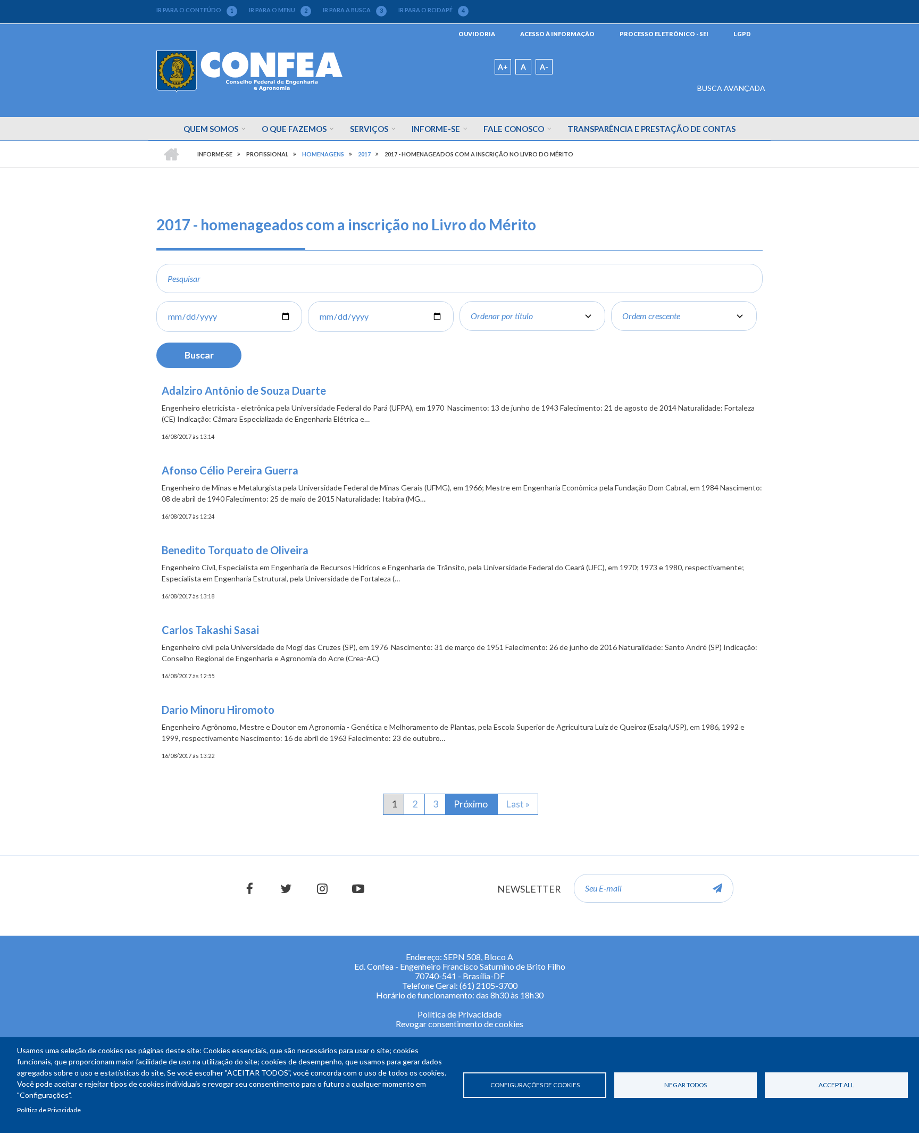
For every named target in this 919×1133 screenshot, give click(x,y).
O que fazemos (294, 129)
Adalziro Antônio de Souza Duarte (244, 390)
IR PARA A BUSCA (353, 10)
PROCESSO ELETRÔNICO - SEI (664, 33)
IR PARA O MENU (278, 10)
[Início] (249, 70)
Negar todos (685, 1085)
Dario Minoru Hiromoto (218, 709)
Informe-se (436, 129)
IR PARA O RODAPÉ (431, 10)
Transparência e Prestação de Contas (651, 129)
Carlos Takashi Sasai (210, 629)
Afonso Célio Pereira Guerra (230, 470)
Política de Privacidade (49, 1110)
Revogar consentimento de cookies (459, 1024)
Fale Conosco (513, 129)
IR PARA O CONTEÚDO (194, 10)
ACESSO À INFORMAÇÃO (557, 33)
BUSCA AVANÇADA (731, 88)
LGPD (742, 33)
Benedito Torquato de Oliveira (235, 550)
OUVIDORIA (476, 33)
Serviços (369, 129)
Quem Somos (210, 129)
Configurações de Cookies (535, 1085)
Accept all (836, 1085)
